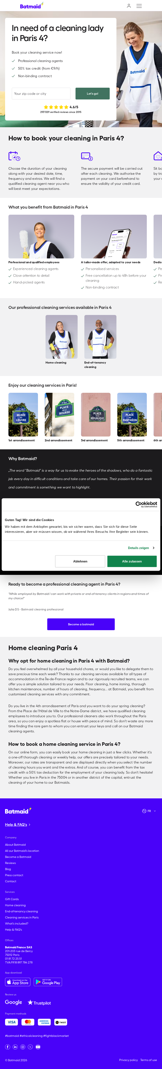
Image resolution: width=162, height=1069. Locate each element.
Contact (10, 881)
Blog (8, 869)
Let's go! (92, 93)
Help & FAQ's (13, 929)
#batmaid (12, 1035)
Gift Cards (12, 899)
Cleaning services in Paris (22, 917)
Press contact (14, 875)
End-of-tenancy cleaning (21, 911)
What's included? (16, 923)
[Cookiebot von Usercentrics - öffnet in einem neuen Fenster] (138, 504)
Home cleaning (15, 905)
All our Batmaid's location (22, 850)
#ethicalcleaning (31, 1035)
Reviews (10, 863)
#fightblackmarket (56, 1035)
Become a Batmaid (18, 857)
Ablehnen (80, 561)
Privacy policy (128, 1060)
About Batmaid (15, 844)
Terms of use (148, 1060)
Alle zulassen (132, 561)
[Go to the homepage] (18, 810)
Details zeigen (138, 548)
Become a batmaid (81, 624)
